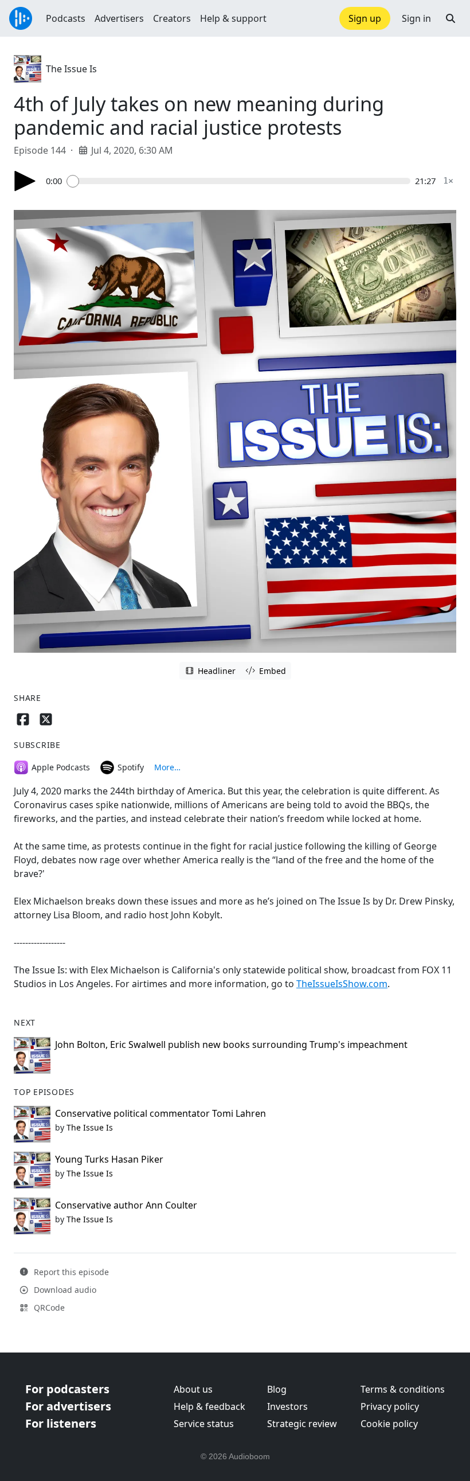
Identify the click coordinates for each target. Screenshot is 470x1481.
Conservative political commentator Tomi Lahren (160, 1113)
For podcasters (67, 1389)
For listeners (60, 1423)
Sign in (416, 18)
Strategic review (302, 1423)
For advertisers (68, 1406)
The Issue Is (71, 69)
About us (193, 1389)
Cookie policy (389, 1423)
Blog (277, 1389)
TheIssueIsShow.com (341, 983)
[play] (25, 181)
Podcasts (65, 18)
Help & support (233, 18)
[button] (450, 18)
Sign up (364, 18)
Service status (204, 1423)
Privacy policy (390, 1406)
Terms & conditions (403, 1389)
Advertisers (119, 18)
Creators (172, 18)
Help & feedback (209, 1406)
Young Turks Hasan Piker (109, 1159)
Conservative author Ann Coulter (126, 1205)
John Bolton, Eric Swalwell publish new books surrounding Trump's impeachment (231, 1044)
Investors (287, 1406)
